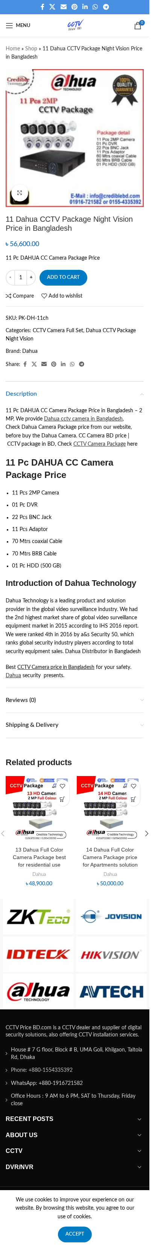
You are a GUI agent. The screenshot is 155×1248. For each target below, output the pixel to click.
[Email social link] (63, 7)
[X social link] (52, 7)
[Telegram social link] (105, 7)
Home (13, 48)
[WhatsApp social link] (95, 7)
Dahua (30, 351)
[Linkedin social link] (85, 7)
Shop (31, 48)
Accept (74, 1234)
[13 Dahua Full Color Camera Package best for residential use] (39, 809)
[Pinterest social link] (74, 7)
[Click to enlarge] (19, 193)
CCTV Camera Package (99, 444)
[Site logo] (74, 25)
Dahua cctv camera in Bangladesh (83, 419)
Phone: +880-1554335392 (42, 1070)
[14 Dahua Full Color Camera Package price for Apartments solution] (110, 809)
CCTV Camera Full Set (58, 330)
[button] (62, 799)
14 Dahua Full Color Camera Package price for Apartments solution (110, 857)
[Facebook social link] (42, 7)
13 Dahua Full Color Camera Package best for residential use (39, 857)
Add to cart (63, 277)
